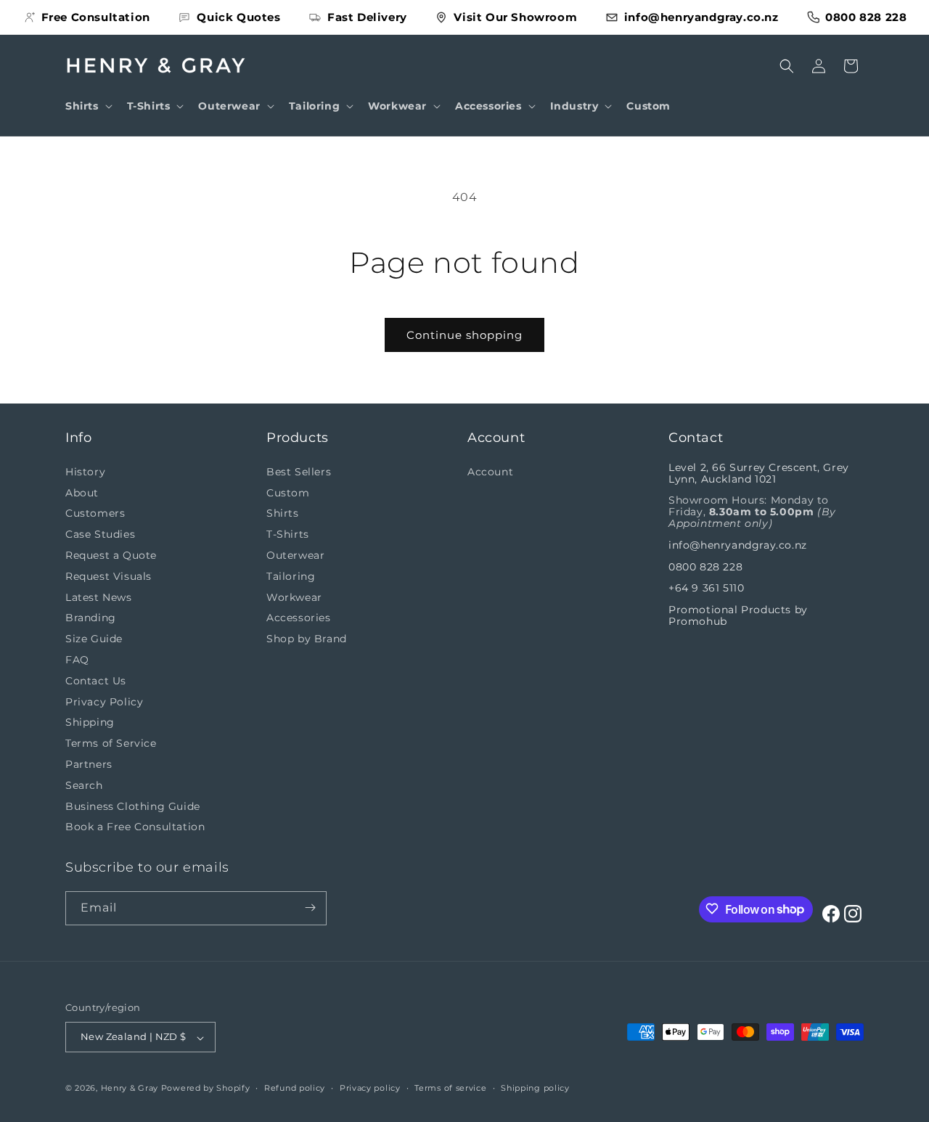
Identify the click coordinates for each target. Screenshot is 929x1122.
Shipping (90, 722)
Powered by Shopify (205, 1089)
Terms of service (450, 1088)
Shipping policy (535, 1088)
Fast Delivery (367, 17)
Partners (88, 764)
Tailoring (290, 575)
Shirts (282, 513)
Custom (288, 492)
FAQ (77, 659)
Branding (90, 617)
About (82, 492)
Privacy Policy (104, 701)
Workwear (294, 596)
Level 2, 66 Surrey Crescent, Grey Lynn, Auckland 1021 (758, 472)
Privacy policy (370, 1088)
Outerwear (295, 555)
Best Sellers (298, 471)
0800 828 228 (866, 17)
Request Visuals (108, 575)
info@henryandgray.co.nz (701, 17)
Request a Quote (111, 555)
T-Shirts (287, 534)
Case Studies (100, 534)
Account (490, 471)
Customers (95, 513)
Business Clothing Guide (132, 805)
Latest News (98, 596)
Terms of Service (111, 743)
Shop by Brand (306, 638)
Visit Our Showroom (515, 17)
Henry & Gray (129, 1089)
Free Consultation (95, 17)
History (85, 471)
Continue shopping (464, 335)
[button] (87, 106)
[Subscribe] (310, 907)
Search (84, 784)
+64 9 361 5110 (706, 588)
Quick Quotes (238, 17)
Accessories (298, 617)
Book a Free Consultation (135, 826)
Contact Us (95, 680)
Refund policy (294, 1088)
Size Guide (94, 638)
